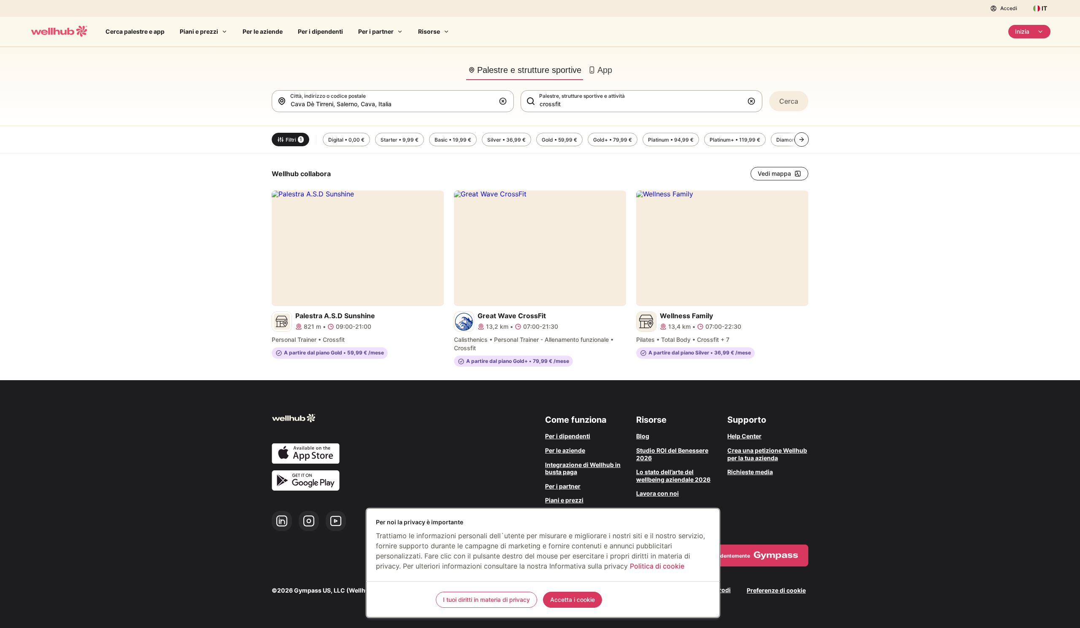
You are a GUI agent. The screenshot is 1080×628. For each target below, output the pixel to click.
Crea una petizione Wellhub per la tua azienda (767, 454)
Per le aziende (263, 31)
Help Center (744, 436)
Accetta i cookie (572, 599)
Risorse (429, 31)
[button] (504, 101)
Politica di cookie (657, 566)
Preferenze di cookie (776, 590)
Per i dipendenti (320, 31)
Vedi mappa (774, 173)
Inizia (1022, 31)
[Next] (801, 139)
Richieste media (750, 471)
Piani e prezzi (199, 31)
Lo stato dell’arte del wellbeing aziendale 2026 (673, 475)
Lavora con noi (657, 493)
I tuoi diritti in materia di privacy (486, 599)
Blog (642, 436)
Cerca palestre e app (135, 31)
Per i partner (376, 31)
